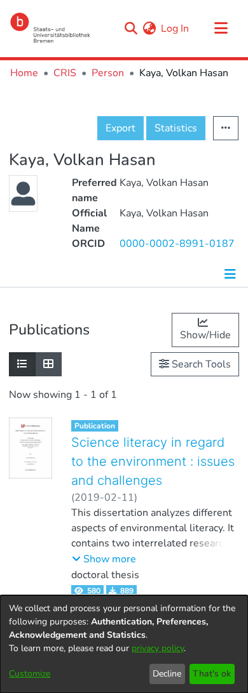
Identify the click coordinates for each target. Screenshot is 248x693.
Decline (167, 674)
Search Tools (200, 364)
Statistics (176, 128)
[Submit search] (131, 28)
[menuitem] (149, 28)
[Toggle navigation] (220, 28)
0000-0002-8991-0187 (177, 244)
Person (108, 73)
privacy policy (158, 648)
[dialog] (124, 644)
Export (120, 128)
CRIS (64, 73)
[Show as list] (22, 364)
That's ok (212, 674)
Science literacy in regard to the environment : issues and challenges (153, 461)
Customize (29, 674)
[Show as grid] (48, 364)
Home (24, 73)
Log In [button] (175, 29)
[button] (104, 559)
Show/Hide (205, 335)
